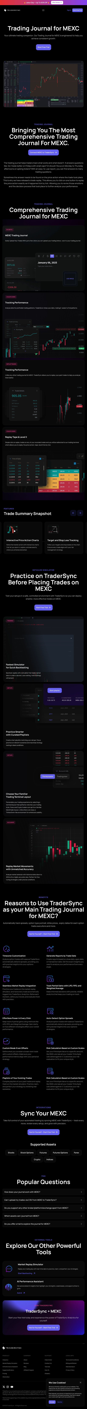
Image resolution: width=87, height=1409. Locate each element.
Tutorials (47, 1367)
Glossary (47, 1373)
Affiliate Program (29, 1370)
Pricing (5, 1373)
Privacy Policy (70, 1370)
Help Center (48, 1360)
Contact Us (48, 1363)
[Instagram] (7, 1387)
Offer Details (56, 2)
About (25, 1360)
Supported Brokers (8, 1370)
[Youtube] (12, 1387)
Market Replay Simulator (10, 1363)
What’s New (6, 1377)
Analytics (5, 1360)
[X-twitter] (4, 1387)
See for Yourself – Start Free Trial (42, 1327)
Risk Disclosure (70, 1367)
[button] (73, 513)
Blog (25, 1367)
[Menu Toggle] (43, 10)
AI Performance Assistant (10, 1367)
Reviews (26, 1363)
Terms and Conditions (72, 1360)
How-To (47, 1370)
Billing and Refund (71, 1363)
